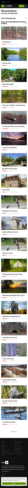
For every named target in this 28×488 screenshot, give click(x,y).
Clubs (3, 448)
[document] (14, 481)
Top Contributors (5, 451)
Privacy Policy (16, 480)
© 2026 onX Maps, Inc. (10, 486)
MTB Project (17, 444)
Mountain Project (18, 441)
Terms (17, 486)
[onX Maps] (5, 463)
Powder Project (17, 451)
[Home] (7, 6)
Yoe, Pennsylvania (8, 18)
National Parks (17, 453)
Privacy (21, 486)
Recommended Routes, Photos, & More (13, 22)
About (3, 441)
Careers (3, 475)
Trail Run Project (18, 448)
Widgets (3, 446)
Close (14, 483)
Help (3, 444)
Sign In (21, 6)
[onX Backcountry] (6, 2)
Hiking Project (17, 446)
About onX (4, 473)
